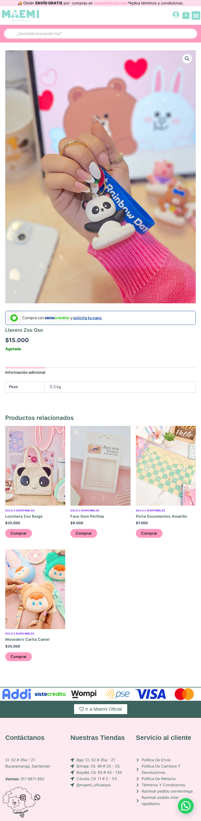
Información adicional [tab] (25, 372)
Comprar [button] (18, 533)
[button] (196, 15)
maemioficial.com (111, 3)
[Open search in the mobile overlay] (100, 33)
